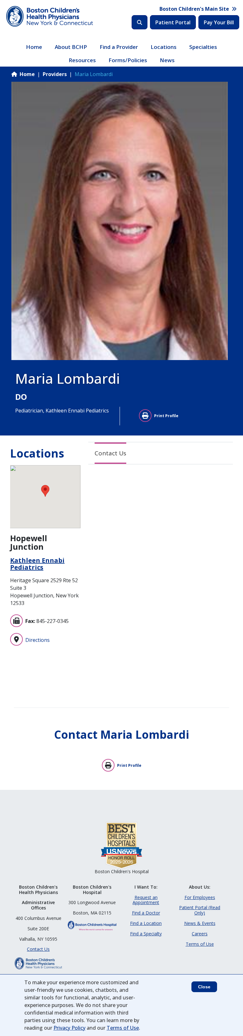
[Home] (50, 16)
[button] (45, 490)
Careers (200, 934)
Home (34, 46)
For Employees (199, 897)
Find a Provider (119, 46)
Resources (82, 60)
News (167, 60)
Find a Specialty (146, 934)
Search (139, 22)
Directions (37, 639)
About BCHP (71, 46)
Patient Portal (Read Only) (199, 910)
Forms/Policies (128, 60)
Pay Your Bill (219, 22)
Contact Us (110, 453)
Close (204, 986)
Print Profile (166, 415)
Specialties (203, 46)
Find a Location (146, 923)
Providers (55, 74)
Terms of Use (200, 944)
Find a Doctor (146, 913)
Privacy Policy (69, 1027)
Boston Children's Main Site (194, 8)
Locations (164, 46)
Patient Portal (172, 22)
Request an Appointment (146, 900)
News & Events (199, 923)
